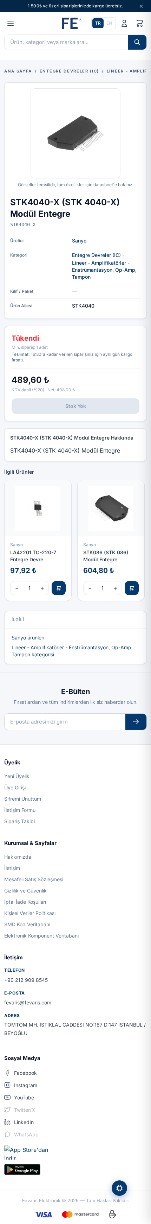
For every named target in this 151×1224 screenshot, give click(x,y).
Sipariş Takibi (19, 821)
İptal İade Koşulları (25, 902)
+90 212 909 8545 (26, 980)
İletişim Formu (19, 810)
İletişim (12, 868)
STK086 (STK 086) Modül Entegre (105, 555)
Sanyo (79, 241)
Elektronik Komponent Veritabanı (41, 936)
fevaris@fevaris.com (27, 1002)
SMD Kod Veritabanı (27, 924)
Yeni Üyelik (16, 776)
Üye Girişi (15, 787)
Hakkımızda (17, 857)
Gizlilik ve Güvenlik (25, 891)
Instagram (25, 1085)
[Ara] (137, 42)
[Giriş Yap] (124, 23)
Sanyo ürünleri (28, 638)
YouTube (24, 1097)
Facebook (25, 1073)
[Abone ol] (135, 722)
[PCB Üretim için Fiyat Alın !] (119, 1188)
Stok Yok (75, 406)
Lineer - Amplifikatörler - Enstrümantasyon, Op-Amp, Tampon (104, 270)
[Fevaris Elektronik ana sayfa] (71, 23)
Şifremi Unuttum (22, 799)
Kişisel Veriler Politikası (29, 913)
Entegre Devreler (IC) (96, 255)
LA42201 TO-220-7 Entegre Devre (33, 555)
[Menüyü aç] (10, 23)
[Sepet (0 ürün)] (140, 23)
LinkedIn (24, 1122)
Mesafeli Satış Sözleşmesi (33, 879)
